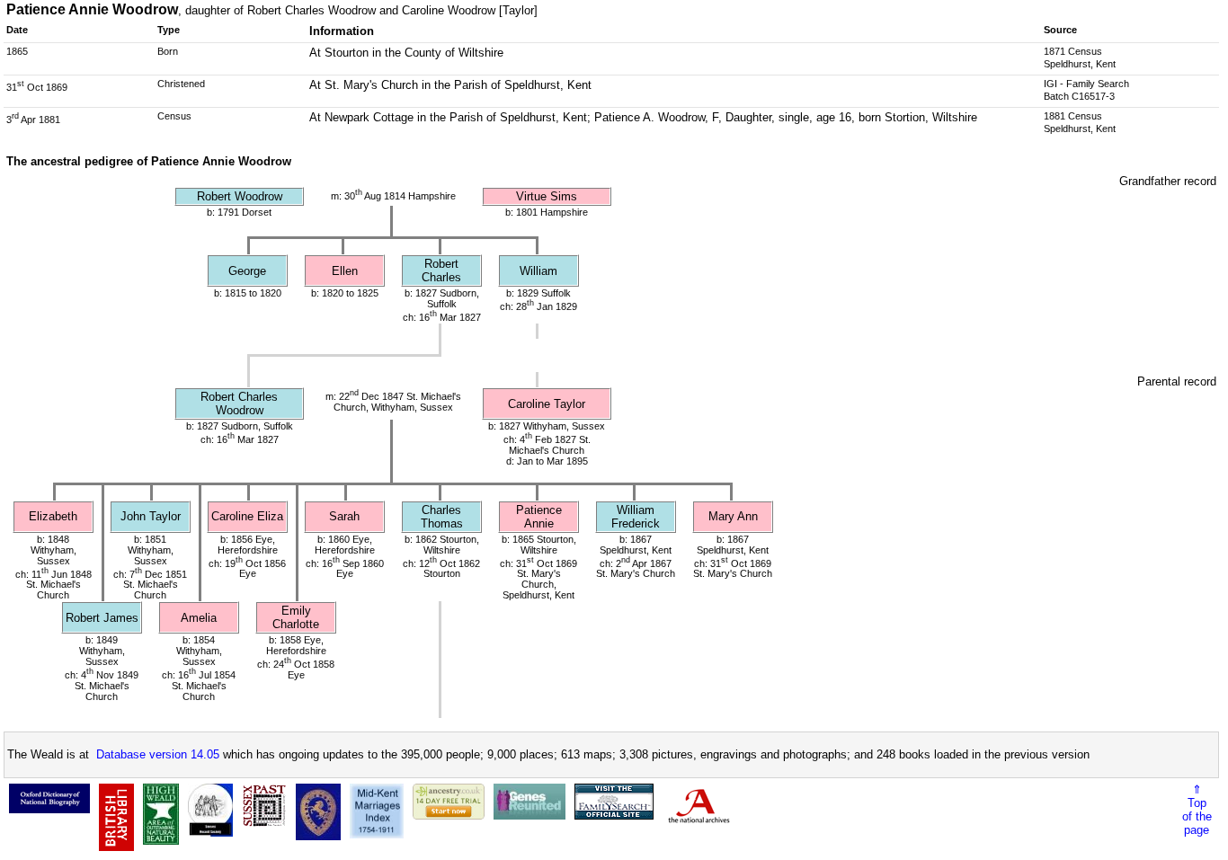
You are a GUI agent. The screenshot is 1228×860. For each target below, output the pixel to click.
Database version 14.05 (157, 754)
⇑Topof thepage (1197, 810)
